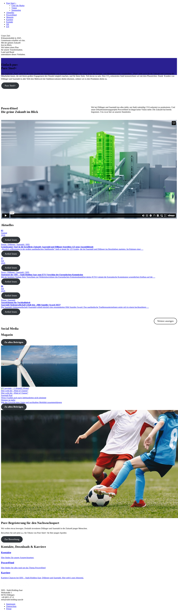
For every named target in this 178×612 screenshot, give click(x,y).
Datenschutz (11, 606)
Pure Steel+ (10, 85)
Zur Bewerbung (11, 539)
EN (7, 26)
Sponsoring (16, 10)
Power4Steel (11, 15)
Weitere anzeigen (165, 321)
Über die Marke (17, 5)
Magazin (9, 17)
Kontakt (9, 22)
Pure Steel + (11, 3)
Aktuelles (10, 12)
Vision (14, 8)
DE (7, 24)
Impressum (10, 604)
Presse (8, 609)
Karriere (9, 19)
